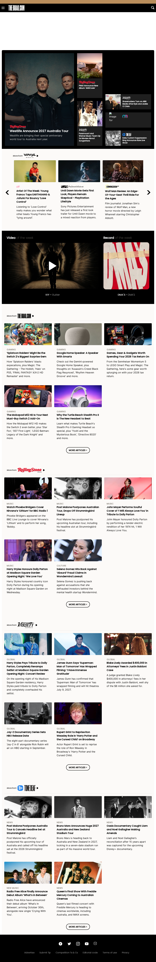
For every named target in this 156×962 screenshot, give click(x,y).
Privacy (125, 952)
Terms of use (110, 952)
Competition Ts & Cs (67, 952)
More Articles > (78, 450)
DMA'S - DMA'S (126, 265)
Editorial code (90, 952)
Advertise (29, 952)
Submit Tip (45, 952)
